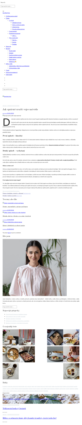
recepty (38, 388)
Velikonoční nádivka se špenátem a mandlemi (17, 321)
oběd (64, 386)
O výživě (11, 20)
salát (41, 388)
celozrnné (15, 386)
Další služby (9, 74)
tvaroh (67, 388)
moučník (57, 386)
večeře (11, 391)
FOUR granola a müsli (11, 16)
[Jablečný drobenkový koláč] (11, 354)
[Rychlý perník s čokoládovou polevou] (11, 371)
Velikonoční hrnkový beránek (14, 408)
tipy (64, 388)
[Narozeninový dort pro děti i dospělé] (27, 337)
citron (26, 386)
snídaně (57, 388)
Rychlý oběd (12, 51)
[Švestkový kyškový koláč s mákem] (27, 354)
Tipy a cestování (13, 38)
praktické (9, 191)
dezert (29, 386)
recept (34, 388)
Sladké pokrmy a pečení (15, 57)
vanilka (76, 388)
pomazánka (25, 388)
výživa (27, 391)
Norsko (14, 42)
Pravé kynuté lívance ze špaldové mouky (16, 314)
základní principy (38, 391)
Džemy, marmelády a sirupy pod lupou (15, 206)
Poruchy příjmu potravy (18, 29)
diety (33, 386)
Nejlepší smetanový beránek (13, 318)
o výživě (12, 388)
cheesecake (21, 386)
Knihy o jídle (9, 64)
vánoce (15, 391)
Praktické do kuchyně (14, 33)
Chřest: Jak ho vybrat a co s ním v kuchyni (17, 216)
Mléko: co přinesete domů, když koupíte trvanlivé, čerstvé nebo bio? (29, 418)
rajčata (30, 388)
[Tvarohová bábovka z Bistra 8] (11, 337)
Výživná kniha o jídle (14, 68)
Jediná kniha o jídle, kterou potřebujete (19, 66)
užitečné (14, 191)
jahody (39, 386)
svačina (61, 388)
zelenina (31, 391)
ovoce (8, 388)
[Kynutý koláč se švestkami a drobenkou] (55, 337)
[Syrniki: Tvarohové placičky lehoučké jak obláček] (71, 371)
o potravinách (69, 386)
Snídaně (11, 53)
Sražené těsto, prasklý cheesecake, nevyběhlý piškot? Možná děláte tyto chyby (34, 399)
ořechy (16, 388)
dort (36, 386)
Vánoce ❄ (8, 46)
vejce (18, 191)
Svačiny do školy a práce (15, 55)
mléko (53, 386)
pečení (20, 388)
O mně (7, 70)
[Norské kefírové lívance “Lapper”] (71, 354)
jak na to (5, 191)
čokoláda (45, 391)
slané (48, 388)
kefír (47, 386)
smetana (52, 388)
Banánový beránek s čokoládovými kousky (17, 323)
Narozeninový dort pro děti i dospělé (15, 316)
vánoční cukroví (21, 391)
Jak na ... (5, 105)
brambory (5, 386)
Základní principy (16, 22)
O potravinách (13, 31)
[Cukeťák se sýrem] (71, 337)
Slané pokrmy (12, 59)
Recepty (8, 48)
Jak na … (14, 35)
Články (8, 18)
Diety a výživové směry (18, 25)
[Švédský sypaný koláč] (55, 354)
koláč (49, 386)
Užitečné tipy (15, 27)
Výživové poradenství (11, 72)
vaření (4, 391)
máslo (61, 386)
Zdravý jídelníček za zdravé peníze (14, 225)
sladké (45, 388)
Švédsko (14, 44)
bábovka (10, 386)
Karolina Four (6, 13)
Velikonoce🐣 (12, 61)
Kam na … (14, 40)
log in (9, 232)
